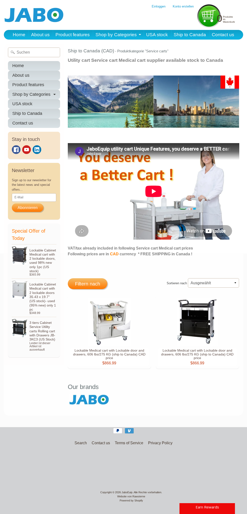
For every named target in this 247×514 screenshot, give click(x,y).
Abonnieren (28, 208)
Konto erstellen (183, 6)
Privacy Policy (160, 443)
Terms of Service (129, 443)
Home (19, 34)
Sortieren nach (177, 283)
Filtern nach (87, 283)
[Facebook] (16, 149)
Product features (72, 34)
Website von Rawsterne (131, 496)
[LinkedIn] (37, 149)
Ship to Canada (190, 34)
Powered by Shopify (131, 500)
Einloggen (158, 6)
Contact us (223, 34)
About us (40, 34)
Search (81, 443)
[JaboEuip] (34, 15)
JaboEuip (127, 492)
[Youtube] (26, 149)
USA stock (157, 34)
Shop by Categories (116, 34)
